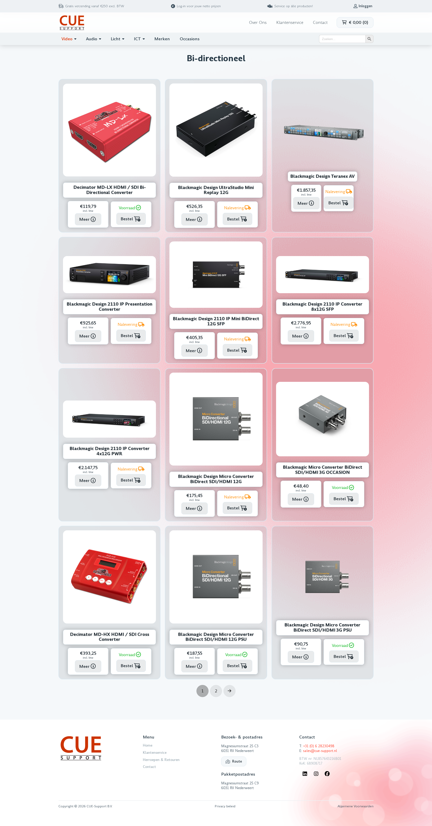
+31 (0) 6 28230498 (318, 746)
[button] (355, 22)
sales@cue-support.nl (320, 751)
